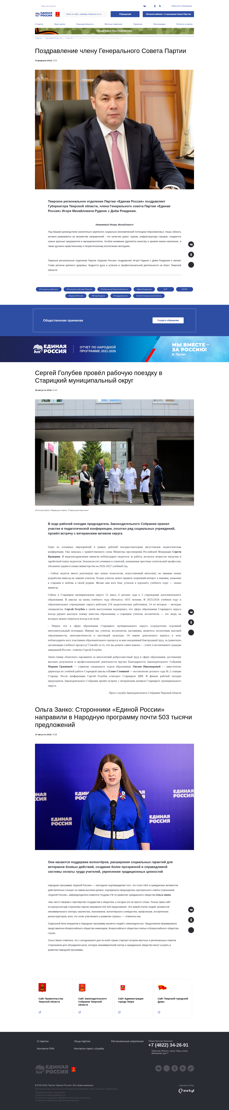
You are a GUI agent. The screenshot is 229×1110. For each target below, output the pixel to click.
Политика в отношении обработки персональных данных (62, 1098)
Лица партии (59, 24)
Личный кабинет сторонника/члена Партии (168, 14)
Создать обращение (168, 320)
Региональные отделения (127, 1041)
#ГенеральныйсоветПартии (79, 289)
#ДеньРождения (144, 289)
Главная (38, 38)
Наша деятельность (85, 24)
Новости (69, 38)
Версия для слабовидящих (181, 6)
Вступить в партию (185, 24)
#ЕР (165, 289)
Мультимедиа (159, 24)
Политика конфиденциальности (50, 1095)
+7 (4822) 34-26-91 (168, 1045)
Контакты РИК (45, 1048)
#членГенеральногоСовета (148, 296)
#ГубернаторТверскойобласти (114, 289)
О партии (39, 24)
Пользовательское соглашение (50, 1092)
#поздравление (121, 296)
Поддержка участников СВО (114, 31)
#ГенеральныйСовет (48, 289)
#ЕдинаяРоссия (76, 296)
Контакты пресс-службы (89, 1048)
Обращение (125, 14)
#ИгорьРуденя (98, 296)
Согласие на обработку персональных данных (57, 1100)
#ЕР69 (185, 289)
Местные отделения (113, 24)
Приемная (137, 24)
